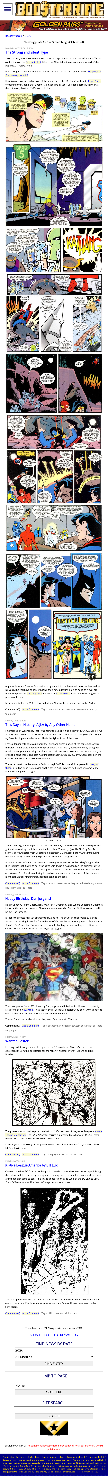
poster (84, 1025)
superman (88, 709)
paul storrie (11, 887)
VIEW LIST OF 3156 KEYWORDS (54, 1335)
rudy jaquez (11, 1030)
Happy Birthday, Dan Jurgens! (28, 898)
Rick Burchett (63, 693)
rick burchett (63, 709)
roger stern (76, 709)
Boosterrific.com (13, 35)
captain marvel (55, 883)
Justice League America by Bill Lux (31, 1165)
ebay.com (75, 1025)
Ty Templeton (34, 693)
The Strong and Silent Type (26, 52)
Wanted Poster (17, 1041)
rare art (59, 1313)
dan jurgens (63, 1025)
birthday (52, 1025)
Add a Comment (30, 709)
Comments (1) (12, 883)
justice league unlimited (76, 883)
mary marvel (95, 883)
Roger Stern (94, 81)
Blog (28, 35)
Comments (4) (12, 1313)
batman (52, 709)
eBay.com (28, 1009)
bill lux (51, 1313)
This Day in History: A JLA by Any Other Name (40, 724)
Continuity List (33, 62)
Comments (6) (12, 1154)
